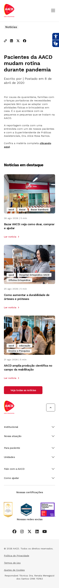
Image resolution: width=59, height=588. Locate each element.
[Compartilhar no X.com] (18, 41)
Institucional (11, 426)
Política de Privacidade (16, 555)
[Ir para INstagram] (22, 531)
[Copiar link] (5, 41)
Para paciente (12, 447)
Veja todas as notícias (23, 390)
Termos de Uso (12, 562)
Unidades (9, 457)
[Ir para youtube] (44, 531)
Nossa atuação (12, 436)
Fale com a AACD (14, 468)
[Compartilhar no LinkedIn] (11, 41)
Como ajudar (11, 478)
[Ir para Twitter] (29, 531)
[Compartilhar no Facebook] (25, 41)
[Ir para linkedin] (37, 531)
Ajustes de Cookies (14, 570)
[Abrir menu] (53, 10)
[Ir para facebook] (14, 531)
